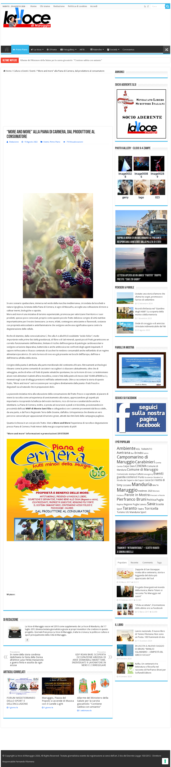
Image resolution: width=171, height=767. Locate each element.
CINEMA (141, 466)
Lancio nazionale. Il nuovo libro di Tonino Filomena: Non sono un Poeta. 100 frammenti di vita (150, 634)
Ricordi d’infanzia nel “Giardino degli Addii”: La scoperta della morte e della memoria (149, 311)
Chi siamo (45, 6)
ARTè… (83, 49)
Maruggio (127, 490)
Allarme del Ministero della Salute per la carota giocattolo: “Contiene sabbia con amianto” (92, 702)
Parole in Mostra (137, 495)
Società (113, 49)
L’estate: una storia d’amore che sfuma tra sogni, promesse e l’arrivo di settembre (150, 296)
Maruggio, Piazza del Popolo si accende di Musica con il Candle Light (58, 700)
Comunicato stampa (126, 474)
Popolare (122, 562)
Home (33, 6)
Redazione (59, 6)
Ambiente (126, 448)
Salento (143, 504)
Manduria (142, 484)
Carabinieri (145, 462)
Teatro (140, 509)
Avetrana (123, 453)
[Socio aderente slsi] (141, 113)
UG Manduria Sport (135, 512)
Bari (132, 453)
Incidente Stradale (152, 477)
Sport (119, 509)
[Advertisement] (107, 34)
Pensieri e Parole (157, 495)
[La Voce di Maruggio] (27, 17)
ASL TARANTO (144, 449)
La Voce (37, 49)
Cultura (139, 474)
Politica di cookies (77, 6)
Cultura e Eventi (20, 71)
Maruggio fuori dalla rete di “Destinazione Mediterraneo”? (46, 60)
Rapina (120, 504)
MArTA (155, 485)
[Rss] (145, 6)
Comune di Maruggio (142, 470)
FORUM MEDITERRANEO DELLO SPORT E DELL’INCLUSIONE (21, 700)
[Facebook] (148, 6)
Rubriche (97, 49)
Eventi (32, 71)
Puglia (159, 499)
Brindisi (138, 453)
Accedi (93, 6)
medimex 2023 (145, 491)
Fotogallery (68, 49)
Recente (134, 562)
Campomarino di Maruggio (132, 459)
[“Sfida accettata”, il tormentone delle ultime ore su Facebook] (125, 609)
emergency (148, 474)
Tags (159, 562)
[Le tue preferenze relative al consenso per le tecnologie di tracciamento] (165, 761)
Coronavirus (128, 49)
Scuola (159, 504)
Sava (151, 504)
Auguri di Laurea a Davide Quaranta (134, 279)
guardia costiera (126, 477)
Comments (147, 562)
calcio (146, 453)
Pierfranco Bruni (131, 499)
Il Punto (53, 49)
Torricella (151, 508)
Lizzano (127, 485)
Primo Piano (21, 49)
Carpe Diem (129, 466)
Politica (151, 499)
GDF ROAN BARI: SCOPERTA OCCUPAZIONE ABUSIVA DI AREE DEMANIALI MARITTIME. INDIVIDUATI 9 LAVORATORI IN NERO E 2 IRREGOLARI (89, 658)
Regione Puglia (131, 504)
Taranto (130, 508)
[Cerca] (167, 6)
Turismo (121, 512)
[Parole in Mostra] (141, 370)
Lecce (147, 480)
